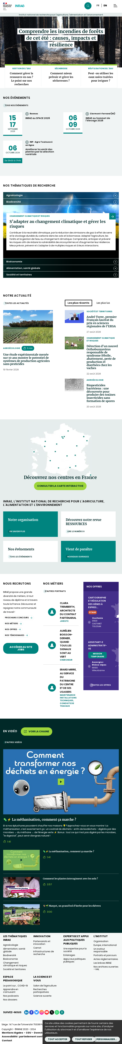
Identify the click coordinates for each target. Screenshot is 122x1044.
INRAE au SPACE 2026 (37, 118)
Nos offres (11, 629)
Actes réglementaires (106, 959)
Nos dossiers (10, 999)
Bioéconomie (10, 959)
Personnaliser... (106, 1039)
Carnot (37, 947)
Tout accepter (57, 1039)
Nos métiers (11, 623)
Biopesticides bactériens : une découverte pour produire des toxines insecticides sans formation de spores (101, 393)
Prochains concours (17, 617)
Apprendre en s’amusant (10, 991)
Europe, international (105, 945)
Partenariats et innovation (41, 943)
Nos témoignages (14, 635)
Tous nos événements (16, 105)
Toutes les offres (101, 685)
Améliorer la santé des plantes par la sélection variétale (39, 152)
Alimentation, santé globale (14, 950)
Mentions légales (12, 1032)
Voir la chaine (39, 731)
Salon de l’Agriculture (45, 985)
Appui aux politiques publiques (74, 960)
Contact (7, 1040)
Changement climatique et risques (101, 339)
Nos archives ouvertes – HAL (106, 968)
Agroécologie (11, 348)
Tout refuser (83, 1039)
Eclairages (69, 955)
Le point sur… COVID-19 (15, 985)
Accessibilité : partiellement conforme (25, 1036)
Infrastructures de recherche (43, 953)
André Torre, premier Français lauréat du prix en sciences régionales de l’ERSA (102, 321)
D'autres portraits (55, 591)
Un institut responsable (101, 950)
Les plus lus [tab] (103, 303)
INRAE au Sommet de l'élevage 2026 (98, 119)
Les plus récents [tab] (78, 303)
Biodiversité (9, 955)
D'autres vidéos (13, 742)
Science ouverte (42, 995)
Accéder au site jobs (21, 648)
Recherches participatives (41, 991)
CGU (28, 1032)
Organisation (101, 941)
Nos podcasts (11, 995)
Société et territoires (99, 311)
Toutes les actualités (17, 303)
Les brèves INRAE (103, 962)
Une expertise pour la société (75, 950)
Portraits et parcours (105, 955)
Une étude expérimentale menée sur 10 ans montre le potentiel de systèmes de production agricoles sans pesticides (26, 359)
